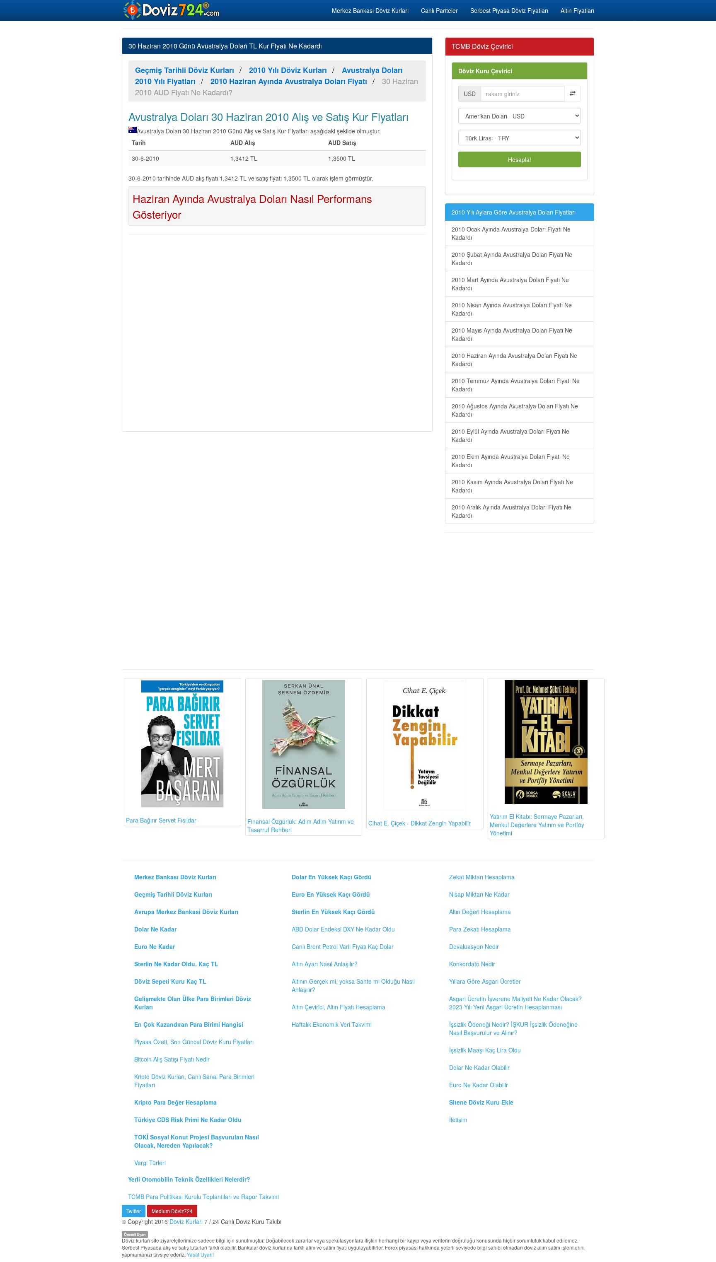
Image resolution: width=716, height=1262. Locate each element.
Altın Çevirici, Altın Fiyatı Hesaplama (338, 1007)
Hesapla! (519, 159)
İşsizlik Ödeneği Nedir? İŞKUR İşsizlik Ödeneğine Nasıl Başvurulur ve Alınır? (513, 1028)
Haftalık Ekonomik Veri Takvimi (332, 1024)
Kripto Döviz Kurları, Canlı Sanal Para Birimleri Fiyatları (194, 1080)
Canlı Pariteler (439, 10)
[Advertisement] (277, 332)
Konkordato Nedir (472, 964)
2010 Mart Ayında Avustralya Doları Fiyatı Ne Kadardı (510, 283)
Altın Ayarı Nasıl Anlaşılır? (325, 964)
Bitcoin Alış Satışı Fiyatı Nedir (172, 1059)
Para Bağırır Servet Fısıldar (161, 820)
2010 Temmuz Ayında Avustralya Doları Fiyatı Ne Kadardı (516, 384)
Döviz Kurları (186, 1221)
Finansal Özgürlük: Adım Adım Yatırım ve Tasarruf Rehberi (300, 825)
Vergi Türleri (150, 1162)
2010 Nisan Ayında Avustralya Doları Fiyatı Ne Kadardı (512, 309)
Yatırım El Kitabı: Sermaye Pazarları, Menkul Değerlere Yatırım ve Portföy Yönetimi (537, 824)
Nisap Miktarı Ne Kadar (479, 894)
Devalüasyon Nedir (474, 946)
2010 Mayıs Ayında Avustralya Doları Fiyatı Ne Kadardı (512, 334)
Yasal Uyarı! (200, 1254)
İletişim (458, 1119)
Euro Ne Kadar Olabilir (478, 1085)
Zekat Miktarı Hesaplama (482, 877)
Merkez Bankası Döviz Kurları (370, 10)
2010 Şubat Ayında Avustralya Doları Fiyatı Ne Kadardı (512, 258)
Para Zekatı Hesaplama (480, 929)
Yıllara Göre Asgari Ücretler (485, 981)
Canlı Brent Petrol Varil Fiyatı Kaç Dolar (343, 946)
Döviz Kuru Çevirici (485, 71)
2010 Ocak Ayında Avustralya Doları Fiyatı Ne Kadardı (511, 233)
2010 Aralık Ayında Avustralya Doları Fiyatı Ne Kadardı (511, 511)
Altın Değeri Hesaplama (480, 911)
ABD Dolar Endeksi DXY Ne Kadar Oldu (343, 929)
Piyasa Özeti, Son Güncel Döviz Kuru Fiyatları (194, 1042)
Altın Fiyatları (577, 10)
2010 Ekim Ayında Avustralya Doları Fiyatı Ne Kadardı (511, 460)
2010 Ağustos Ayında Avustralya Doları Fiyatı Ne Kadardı (515, 410)
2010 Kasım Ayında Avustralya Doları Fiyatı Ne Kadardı (512, 486)
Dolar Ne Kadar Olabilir (479, 1067)
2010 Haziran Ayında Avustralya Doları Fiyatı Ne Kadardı (514, 359)
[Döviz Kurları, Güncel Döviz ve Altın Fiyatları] (172, 10)
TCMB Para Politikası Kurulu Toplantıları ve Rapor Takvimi (203, 1196)
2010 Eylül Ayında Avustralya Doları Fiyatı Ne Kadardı (510, 435)
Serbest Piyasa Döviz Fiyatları (509, 10)
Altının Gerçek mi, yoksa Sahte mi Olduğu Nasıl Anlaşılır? (353, 985)
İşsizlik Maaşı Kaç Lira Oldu (485, 1050)
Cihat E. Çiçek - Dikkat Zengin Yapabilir (419, 823)
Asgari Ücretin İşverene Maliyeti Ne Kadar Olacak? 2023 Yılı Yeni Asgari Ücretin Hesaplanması (515, 1002)
